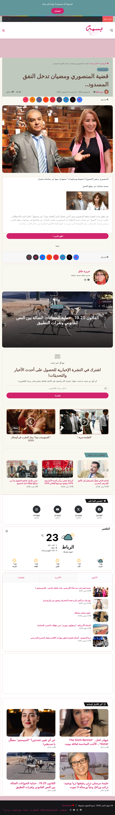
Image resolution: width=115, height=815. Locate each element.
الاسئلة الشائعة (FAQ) (49, 810)
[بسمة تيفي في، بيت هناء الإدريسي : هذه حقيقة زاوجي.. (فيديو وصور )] (100, 591)
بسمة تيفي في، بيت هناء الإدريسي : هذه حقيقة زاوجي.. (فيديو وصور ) (63, 588)
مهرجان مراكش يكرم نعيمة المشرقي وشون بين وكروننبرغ (67, 600)
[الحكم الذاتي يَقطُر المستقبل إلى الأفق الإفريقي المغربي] (93, 469)
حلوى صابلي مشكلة (82, 613)
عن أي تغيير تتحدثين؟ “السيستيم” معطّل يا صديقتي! (81, 19)
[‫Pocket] (25, 99)
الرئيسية (103, 63)
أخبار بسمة (94, 63)
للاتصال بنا (34, 810)
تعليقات (21, 577)
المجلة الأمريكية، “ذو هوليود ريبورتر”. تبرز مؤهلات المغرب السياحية (64, 625)
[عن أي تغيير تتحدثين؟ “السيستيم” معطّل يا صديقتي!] (31, 723)
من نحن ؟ (6, 810)
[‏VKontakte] (39, 99)
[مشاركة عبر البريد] (36, 257)
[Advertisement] (57, 47)
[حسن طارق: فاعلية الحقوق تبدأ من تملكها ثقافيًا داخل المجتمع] (22, 469)
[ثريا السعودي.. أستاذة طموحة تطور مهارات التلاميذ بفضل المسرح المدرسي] (100, 641)
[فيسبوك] (79, 99)
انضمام (57, 11)
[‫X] (73, 99)
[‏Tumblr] (59, 99)
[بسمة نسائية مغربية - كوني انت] (94, 30)
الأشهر (94, 577)
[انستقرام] (85, 280)
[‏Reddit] (46, 99)
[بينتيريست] (52, 99)
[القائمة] (111, 31)
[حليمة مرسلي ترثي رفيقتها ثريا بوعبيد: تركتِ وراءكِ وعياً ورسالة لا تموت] (84, 766)
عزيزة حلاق (100, 92)
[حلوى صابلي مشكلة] (100, 616)
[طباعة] (29, 257)
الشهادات (63, 810)
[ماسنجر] (42, 257)
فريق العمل (16, 810)
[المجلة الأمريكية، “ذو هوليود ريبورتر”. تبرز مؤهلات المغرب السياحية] (100, 629)
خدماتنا (26, 810)
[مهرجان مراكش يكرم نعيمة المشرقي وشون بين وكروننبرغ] (100, 604)
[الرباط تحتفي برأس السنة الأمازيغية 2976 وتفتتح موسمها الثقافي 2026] (57, 469)
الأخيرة (58, 577)
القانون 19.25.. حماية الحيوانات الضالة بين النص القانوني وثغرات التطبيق (57, 320)
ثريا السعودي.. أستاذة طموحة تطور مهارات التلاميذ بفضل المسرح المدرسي (61, 638)
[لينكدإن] (66, 99)
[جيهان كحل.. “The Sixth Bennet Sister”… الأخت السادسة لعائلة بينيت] (84, 723)
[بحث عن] (3, 31)
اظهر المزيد (58, 236)
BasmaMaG (67, 805)
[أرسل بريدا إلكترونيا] (94, 92)
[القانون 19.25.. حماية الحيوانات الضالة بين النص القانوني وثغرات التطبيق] (31, 766)
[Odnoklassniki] (32, 99)
